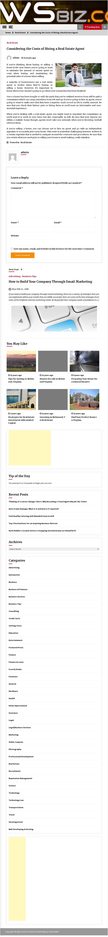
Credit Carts (14, 618)
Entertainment (15, 640)
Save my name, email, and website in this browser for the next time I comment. (54, 249)
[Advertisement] (30, 447)
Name (15, 222)
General (12, 684)
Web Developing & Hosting (21, 829)
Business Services (17, 596)
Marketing (13, 734)
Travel (11, 814)
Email (57, 222)
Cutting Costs (15, 625)
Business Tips (29, 276)
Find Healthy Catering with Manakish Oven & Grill (31, 516)
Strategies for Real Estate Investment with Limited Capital (21, 420)
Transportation (16, 807)
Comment (17, 188)
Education (13, 633)
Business (13, 582)
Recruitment (15, 771)
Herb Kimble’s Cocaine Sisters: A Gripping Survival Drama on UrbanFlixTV (42, 530)
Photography (15, 749)
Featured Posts (16, 647)
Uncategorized (16, 822)
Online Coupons (16, 742)
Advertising (15, 276)
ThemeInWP (54, 931)
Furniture (13, 676)
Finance (12, 655)
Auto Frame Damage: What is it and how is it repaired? (34, 509)
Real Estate (12, 43)
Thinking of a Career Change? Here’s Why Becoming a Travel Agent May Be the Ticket (48, 501)
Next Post (14, 269)
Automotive (14, 575)
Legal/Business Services (20, 727)
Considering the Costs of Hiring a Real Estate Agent (45, 49)
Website (15, 235)
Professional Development (21, 756)
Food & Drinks (15, 669)
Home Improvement (18, 705)
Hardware (13, 691)
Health (12, 698)
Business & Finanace (18, 589)
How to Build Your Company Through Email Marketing (50, 281)
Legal (11, 720)
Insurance (13, 713)
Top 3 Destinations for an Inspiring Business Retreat (33, 523)
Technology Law (16, 800)
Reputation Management (20, 778)
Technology (14, 793)
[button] (80, 27)
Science (12, 785)
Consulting (14, 611)
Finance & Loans (16, 662)
